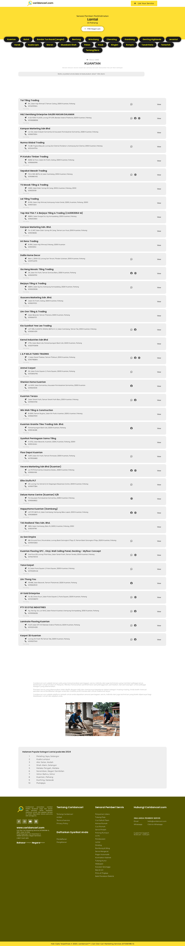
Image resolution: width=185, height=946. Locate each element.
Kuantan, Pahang (44, 777)
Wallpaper (99, 864)
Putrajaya (40, 783)
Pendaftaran (62, 839)
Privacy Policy (62, 823)
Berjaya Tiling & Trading (33, 283)
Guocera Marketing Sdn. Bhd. (36, 297)
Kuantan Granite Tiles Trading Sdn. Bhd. (42, 424)
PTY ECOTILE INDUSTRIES (33, 607)
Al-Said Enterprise (30, 593)
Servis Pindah (100, 830)
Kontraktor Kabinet (103, 858)
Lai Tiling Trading (29, 198)
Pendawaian (100, 839)
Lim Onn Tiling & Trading (33, 311)
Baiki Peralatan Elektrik (104, 876)
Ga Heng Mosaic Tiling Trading (36, 269)
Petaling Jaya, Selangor (47, 756)
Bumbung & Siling (102, 848)
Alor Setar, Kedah (44, 762)
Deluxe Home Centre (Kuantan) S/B (39, 494)
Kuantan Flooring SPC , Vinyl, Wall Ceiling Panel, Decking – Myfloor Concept (60, 551)
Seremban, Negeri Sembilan (50, 771)
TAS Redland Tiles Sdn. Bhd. (35, 522)
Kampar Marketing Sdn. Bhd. (35, 227)
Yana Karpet (27, 565)
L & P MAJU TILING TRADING (34, 353)
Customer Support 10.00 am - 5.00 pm (141, 834)
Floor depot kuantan (31, 452)
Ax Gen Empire (28, 536)
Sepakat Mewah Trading (33, 170)
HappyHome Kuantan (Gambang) (39, 508)
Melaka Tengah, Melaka (47, 768)
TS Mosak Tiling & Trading (34, 184)
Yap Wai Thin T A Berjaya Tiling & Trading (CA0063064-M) (51, 213)
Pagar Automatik (102, 854)
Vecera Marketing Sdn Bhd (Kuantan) (40, 466)
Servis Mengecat (101, 851)
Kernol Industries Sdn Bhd (34, 339)
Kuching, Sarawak (45, 780)
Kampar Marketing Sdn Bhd (35, 128)
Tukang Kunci (100, 861)
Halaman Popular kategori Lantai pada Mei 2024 (46, 751)
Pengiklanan (62, 842)
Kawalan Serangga (102, 867)
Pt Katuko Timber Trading (34, 156)
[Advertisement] (96, 86)
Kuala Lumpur (43, 759)
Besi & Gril (99, 870)
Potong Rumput (102, 833)
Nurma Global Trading (32, 142)
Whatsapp (138, 824)
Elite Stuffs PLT (28, 480)
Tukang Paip (100, 817)
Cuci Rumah (100, 826)
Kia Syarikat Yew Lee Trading (36, 325)
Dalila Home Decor (30, 255)
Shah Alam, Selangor (46, 765)
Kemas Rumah (101, 823)
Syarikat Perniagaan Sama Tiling (38, 438)
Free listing (26, 108)
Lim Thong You (28, 579)
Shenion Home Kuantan (33, 382)
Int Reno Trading (29, 241)
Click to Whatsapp (155, 824)
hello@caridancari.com (157, 821)
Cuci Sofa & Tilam (102, 820)
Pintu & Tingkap (101, 873)
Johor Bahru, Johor (45, 774)
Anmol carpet (27, 368)
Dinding (98, 845)
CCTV (97, 836)
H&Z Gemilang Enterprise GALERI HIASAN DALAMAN (47, 114)
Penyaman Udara (102, 814)
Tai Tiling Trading (29, 100)
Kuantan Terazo (29, 396)
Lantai (97, 842)
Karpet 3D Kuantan (30, 635)
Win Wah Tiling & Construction (36, 410)
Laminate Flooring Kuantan (35, 621)
